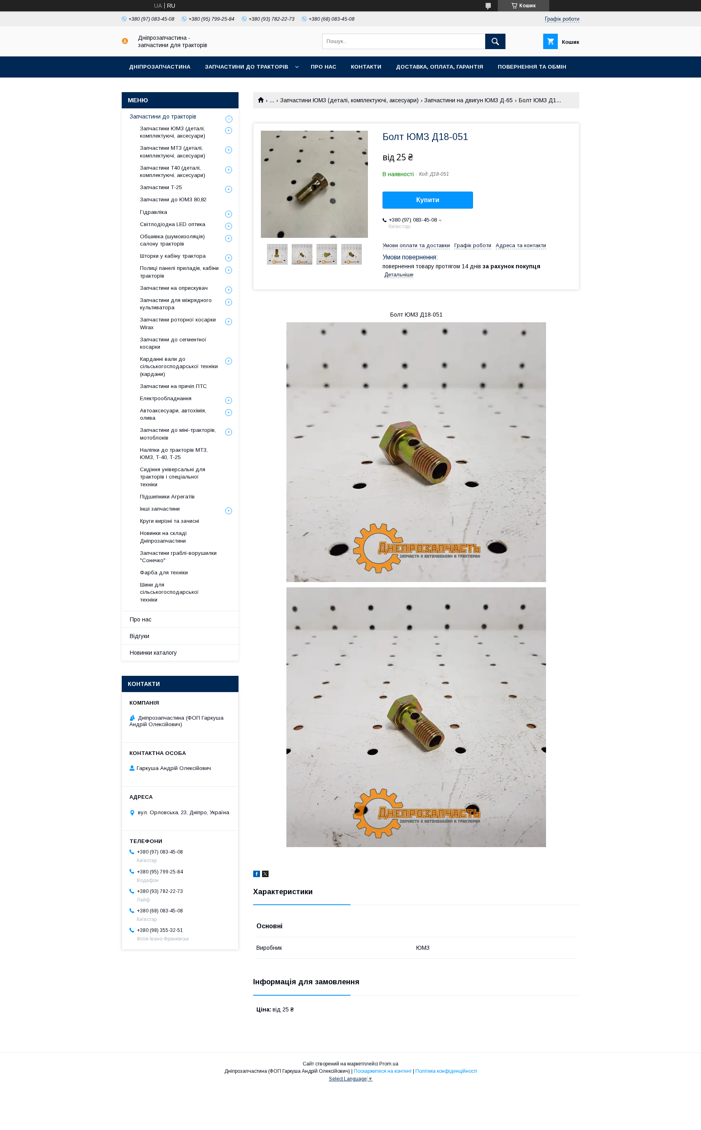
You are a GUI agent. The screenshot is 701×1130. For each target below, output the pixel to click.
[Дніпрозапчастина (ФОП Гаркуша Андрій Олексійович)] (125, 42)
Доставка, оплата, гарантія (439, 67)
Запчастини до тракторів (246, 67)
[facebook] (256, 875)
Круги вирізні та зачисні (169, 521)
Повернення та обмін (532, 67)
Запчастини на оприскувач (174, 288)
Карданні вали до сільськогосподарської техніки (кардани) (179, 366)
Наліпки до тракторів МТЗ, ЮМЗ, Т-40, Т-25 (174, 453)
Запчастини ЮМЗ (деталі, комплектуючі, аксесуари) (349, 100)
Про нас (323, 67)
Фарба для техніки (164, 572)
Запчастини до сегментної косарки (173, 343)
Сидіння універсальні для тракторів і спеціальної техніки (172, 476)
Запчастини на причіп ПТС (173, 386)
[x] (265, 875)
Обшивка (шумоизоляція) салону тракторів (172, 240)
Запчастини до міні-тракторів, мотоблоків (178, 433)
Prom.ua (388, 1064)
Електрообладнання (165, 398)
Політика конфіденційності (446, 1071)
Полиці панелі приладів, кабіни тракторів (179, 271)
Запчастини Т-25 (161, 187)
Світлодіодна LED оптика (172, 224)
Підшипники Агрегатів (167, 497)
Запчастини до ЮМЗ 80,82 (173, 199)
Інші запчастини (160, 509)
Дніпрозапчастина (159, 67)
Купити (427, 199)
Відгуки (139, 636)
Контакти (366, 67)
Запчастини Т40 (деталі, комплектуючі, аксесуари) (172, 171)
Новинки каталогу (153, 652)
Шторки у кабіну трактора (173, 256)
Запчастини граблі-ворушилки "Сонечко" (178, 556)
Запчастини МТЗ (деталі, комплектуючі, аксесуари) (172, 151)
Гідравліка (153, 212)
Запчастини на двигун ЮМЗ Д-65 (468, 100)
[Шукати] (495, 41)
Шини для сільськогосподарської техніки (169, 592)
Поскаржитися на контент (383, 1071)
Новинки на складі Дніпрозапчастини (163, 536)
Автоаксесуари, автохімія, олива (173, 414)
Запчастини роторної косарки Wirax (178, 323)
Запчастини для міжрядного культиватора (176, 304)
